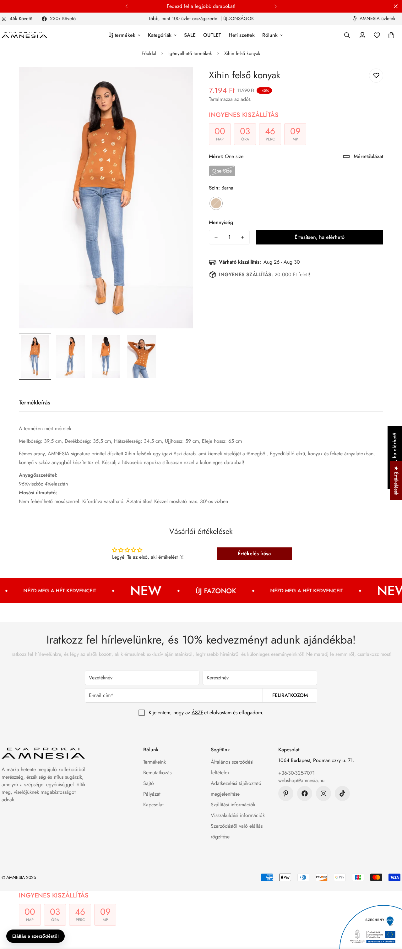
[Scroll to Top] (390, 915)
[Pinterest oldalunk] (285, 793)
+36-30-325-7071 (296, 772)
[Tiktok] (342, 793)
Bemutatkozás (157, 772)
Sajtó (148, 783)
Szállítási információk (233, 804)
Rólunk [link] (270, 35)
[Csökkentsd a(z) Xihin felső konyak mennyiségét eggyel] (216, 237)
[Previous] (126, 6)
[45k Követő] (323, 793)
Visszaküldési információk (238, 815)
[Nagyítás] (180, 80)
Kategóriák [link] (159, 35)
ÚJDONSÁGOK (238, 18)
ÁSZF (197, 712)
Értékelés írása (254, 553)
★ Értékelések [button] (396, 480)
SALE (190, 35)
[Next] (276, 6)
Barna (216, 203)
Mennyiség (221, 222)
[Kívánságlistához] (376, 76)
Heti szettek (242, 35)
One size (222, 170)
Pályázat (151, 794)
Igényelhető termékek (190, 53)
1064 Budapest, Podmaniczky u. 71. (316, 760)
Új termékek (121, 35)
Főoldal (149, 53)
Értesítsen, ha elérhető (320, 237)
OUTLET (212, 35)
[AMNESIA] (24, 35)
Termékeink (154, 761)
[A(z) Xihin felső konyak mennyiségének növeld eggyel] (242, 237)
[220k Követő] (304, 793)
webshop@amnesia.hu (301, 780)
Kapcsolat (153, 804)
